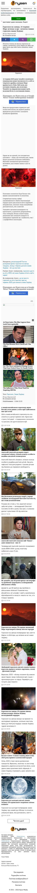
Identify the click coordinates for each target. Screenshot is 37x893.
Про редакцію (18, 872)
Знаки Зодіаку (19, 394)
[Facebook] (5, 39)
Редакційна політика (18, 875)
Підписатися (21, 102)
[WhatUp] (31, 39)
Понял (18, 18)
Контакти (18, 885)
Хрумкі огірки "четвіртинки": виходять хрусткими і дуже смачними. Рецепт (16, 21)
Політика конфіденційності (18, 878)
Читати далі (18, 821)
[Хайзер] (19, 3)
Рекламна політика (18, 882)
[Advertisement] (18, 134)
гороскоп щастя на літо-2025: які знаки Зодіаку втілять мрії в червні (18, 273)
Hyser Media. (23, 890)
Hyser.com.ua (21, 836)
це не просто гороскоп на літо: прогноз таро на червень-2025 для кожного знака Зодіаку (17, 280)
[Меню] (3, 3)
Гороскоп (10, 394)
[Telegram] (14, 39)
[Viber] (22, 39)
